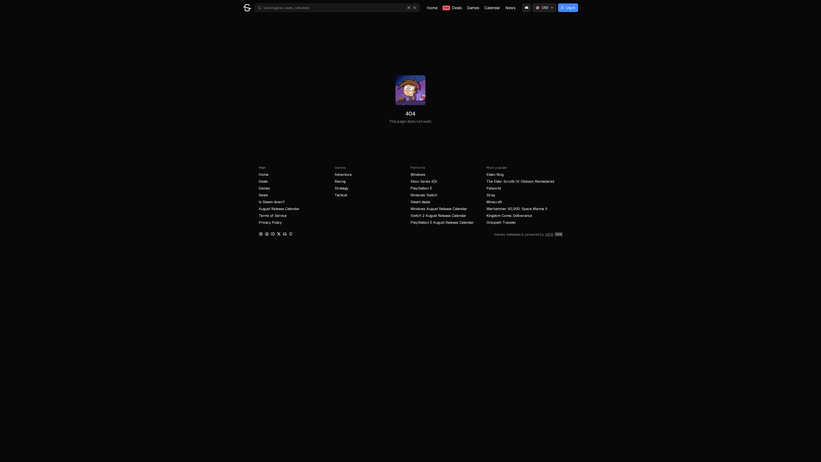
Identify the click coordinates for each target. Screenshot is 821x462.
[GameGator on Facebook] (267, 234)
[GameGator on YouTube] (273, 234)
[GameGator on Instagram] (261, 234)
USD (545, 7)
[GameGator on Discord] (526, 7)
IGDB (549, 234)
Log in (570, 7)
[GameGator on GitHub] (291, 234)
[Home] (247, 7)
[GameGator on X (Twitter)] (279, 234)
